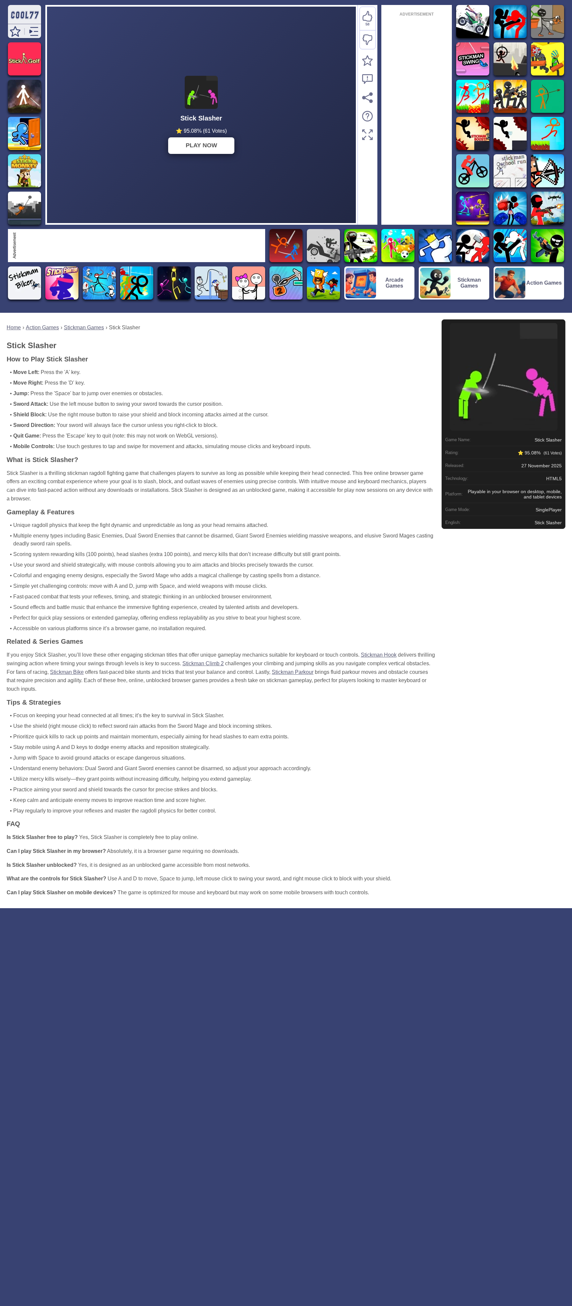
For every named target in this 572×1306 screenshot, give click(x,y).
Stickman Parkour (292, 672)
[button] (15, 31)
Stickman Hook (379, 655)
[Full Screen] (367, 134)
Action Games (42, 327)
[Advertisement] (140, 245)
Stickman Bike (67, 672)
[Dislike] (367, 39)
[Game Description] (367, 116)
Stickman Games (84, 327)
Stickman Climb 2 (203, 663)
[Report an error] (367, 79)
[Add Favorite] (367, 60)
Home (14, 327)
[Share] (367, 97)
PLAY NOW (201, 145)
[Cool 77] (24, 20)
